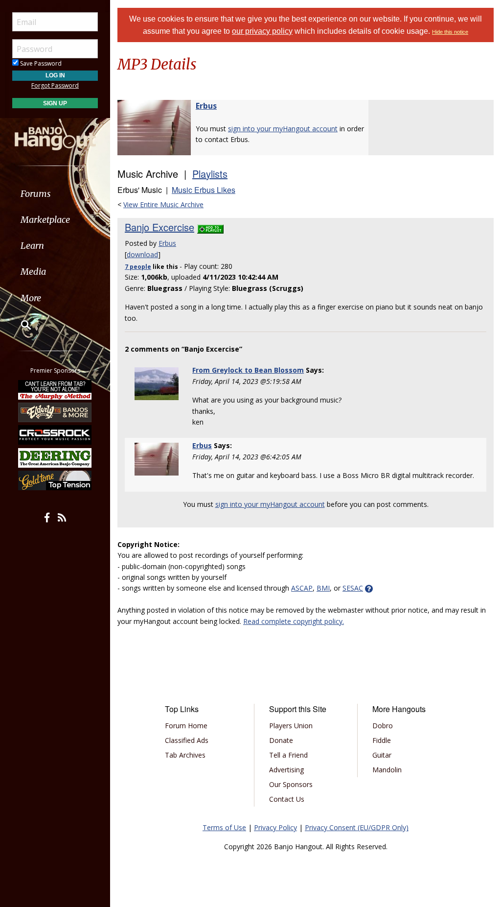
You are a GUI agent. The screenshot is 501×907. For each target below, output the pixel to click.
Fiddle (381, 740)
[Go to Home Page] (55, 133)
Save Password (40, 63)
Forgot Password (55, 85)
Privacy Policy (275, 827)
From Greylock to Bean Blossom (248, 370)
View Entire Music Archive (163, 204)
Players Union (291, 725)
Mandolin (387, 769)
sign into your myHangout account (283, 128)
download (142, 254)
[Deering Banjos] (55, 458)
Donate (281, 740)
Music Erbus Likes (203, 189)
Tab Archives (185, 755)
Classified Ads (186, 740)
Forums (36, 193)
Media (33, 271)
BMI (323, 588)
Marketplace (45, 219)
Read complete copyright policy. (293, 621)
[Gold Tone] (55, 480)
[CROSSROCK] (55, 435)
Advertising (286, 769)
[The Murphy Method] (55, 389)
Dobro (382, 725)
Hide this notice (450, 32)
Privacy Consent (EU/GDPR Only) (357, 827)
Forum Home (186, 725)
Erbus (206, 105)
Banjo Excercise (159, 227)
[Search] (19, 324)
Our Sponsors (291, 784)
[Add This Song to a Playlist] (210, 227)
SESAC (352, 588)
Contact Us (286, 799)
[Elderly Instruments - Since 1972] (55, 412)
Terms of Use (224, 827)
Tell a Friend (288, 755)
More (31, 298)
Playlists (210, 174)
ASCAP (302, 588)
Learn (32, 245)
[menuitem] (55, 194)
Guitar (381, 755)
